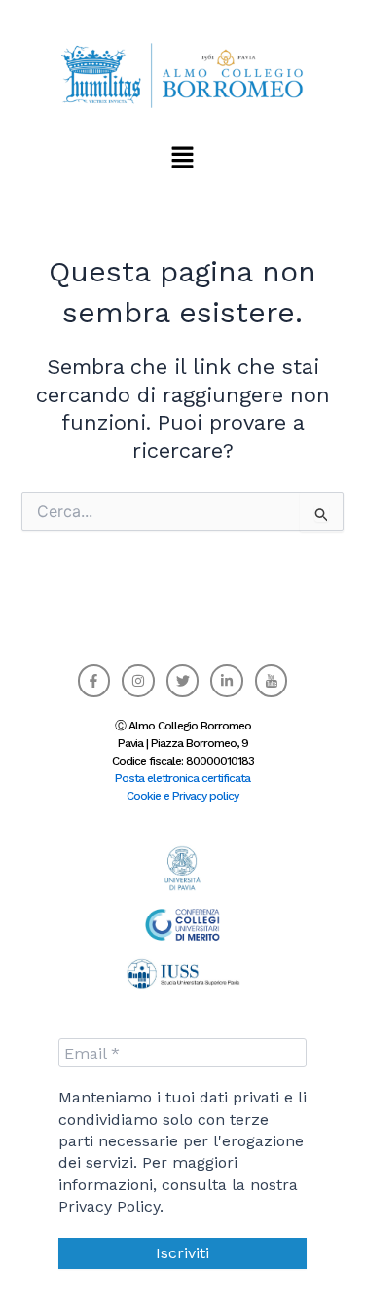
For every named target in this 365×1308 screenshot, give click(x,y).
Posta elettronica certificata (182, 778)
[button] (182, 156)
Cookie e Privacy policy (182, 796)
